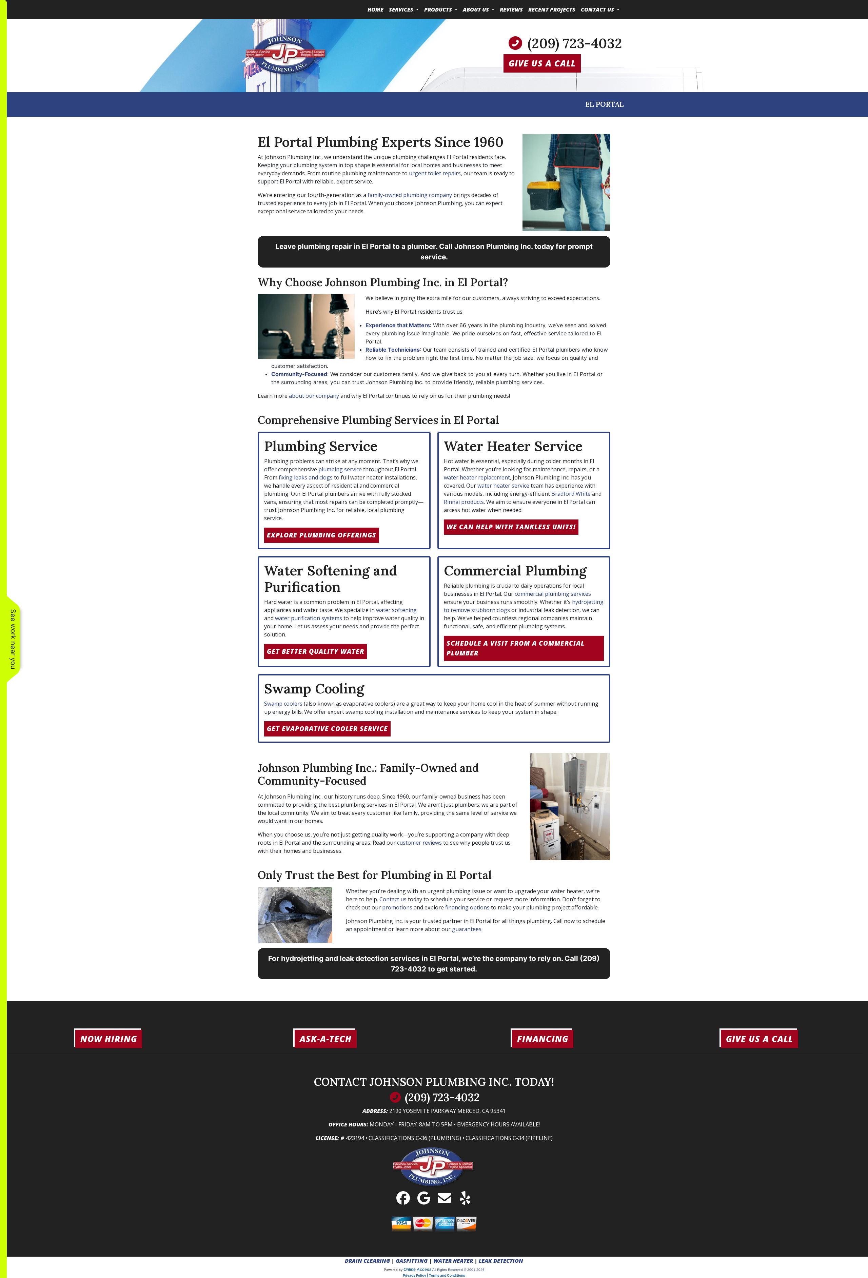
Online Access (417, 1269)
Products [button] (438, 9)
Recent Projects (551, 9)
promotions (397, 907)
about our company (314, 395)
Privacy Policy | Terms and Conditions (434, 1275)
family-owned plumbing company (410, 195)
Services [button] (402, 9)
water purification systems (308, 618)
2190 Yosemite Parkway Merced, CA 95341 (447, 1111)
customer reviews (419, 842)
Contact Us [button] (598, 9)
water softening (396, 610)
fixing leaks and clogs (306, 477)
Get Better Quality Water (315, 651)
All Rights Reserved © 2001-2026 (458, 1270)
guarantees (466, 929)
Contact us (393, 899)
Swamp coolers (283, 703)
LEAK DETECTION (501, 1260)
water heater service (503, 485)
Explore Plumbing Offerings (321, 534)
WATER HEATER (453, 1260)
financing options (467, 907)
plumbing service (340, 469)
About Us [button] (476, 9)
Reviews (511, 9)
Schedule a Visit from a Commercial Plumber (516, 647)
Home (375, 9)
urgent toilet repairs (435, 173)
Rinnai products (464, 502)
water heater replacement (477, 477)
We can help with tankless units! (511, 526)
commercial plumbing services (553, 593)
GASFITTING (412, 1260)
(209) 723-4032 (575, 43)
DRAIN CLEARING (367, 1260)
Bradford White (571, 493)
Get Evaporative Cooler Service (327, 728)
